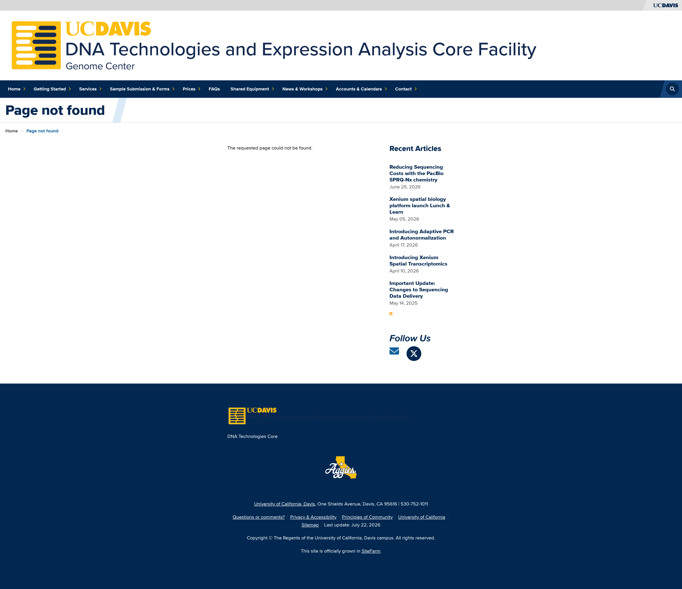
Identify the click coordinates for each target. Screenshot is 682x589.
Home (14, 88)
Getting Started (50, 88)
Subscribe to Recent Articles (390, 313)
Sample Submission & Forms (139, 88)
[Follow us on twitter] (414, 353)
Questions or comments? (259, 516)
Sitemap (310, 524)
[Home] (338, 45)
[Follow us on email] (394, 352)
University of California (421, 516)
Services (88, 88)
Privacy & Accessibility (313, 516)
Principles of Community (367, 516)
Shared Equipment (250, 88)
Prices (189, 88)
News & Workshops (302, 88)
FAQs (214, 88)
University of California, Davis (284, 503)
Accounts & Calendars (359, 88)
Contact (403, 88)
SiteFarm (371, 550)
